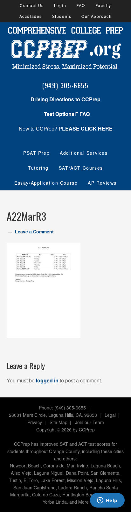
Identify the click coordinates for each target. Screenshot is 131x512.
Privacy (34, 422)
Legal (110, 415)
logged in (47, 380)
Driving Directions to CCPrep (65, 99)
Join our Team (89, 422)
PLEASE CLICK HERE (86, 128)
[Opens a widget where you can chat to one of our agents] (107, 501)
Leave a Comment (34, 231)
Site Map (58, 422)
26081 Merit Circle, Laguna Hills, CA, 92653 (53, 415)
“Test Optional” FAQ (65, 113)
